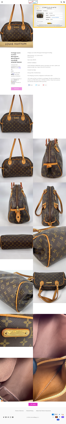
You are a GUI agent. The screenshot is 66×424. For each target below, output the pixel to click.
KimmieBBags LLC (35, 417)
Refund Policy (29, 410)
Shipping (13, 82)
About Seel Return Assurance (43, 410)
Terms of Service (19, 410)
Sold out (16, 88)
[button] (16, 80)
